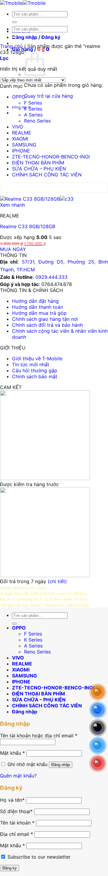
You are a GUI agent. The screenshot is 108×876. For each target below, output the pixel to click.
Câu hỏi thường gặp (34, 370)
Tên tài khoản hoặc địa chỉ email (38, 736)
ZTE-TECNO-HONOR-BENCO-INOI (51, 157)
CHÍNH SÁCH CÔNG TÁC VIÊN (47, 175)
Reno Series (37, 121)
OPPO (18, 97)
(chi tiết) (57, 581)
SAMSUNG (24, 145)
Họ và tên (12, 800)
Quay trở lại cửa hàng (48, 96)
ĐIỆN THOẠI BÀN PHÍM (38, 163)
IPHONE (21, 151)
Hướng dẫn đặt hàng (35, 301)
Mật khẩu (12, 753)
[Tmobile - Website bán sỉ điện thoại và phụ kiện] (23, 3)
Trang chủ (11, 46)
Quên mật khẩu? (18, 776)
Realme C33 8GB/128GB (27, 226)
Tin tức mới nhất (30, 364)
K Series (33, 109)
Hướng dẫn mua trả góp (39, 313)
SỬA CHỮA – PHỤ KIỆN (39, 169)
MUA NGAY (13, 249)
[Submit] (14, 22)
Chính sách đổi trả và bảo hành (47, 325)
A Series (33, 115)
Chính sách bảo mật (34, 376)
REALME (21, 133)
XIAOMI (20, 139)
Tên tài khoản (17, 823)
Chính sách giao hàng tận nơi (45, 319)
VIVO (17, 127)
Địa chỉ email (16, 834)
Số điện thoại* (16, 811)
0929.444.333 (51, 277)
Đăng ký (9, 868)
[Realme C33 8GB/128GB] (37, 199)
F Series (33, 103)
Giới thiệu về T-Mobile (37, 358)
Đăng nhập (60, 764)
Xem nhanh (12, 205)
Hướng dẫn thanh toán (37, 307)
